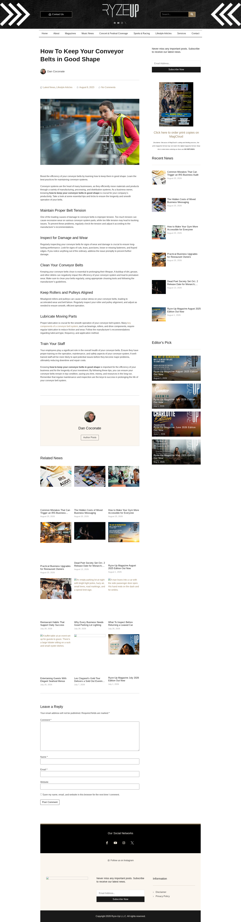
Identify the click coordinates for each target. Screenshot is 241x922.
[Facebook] (115, 23)
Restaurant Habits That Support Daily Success (52, 623)
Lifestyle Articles (164, 33)
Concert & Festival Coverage (113, 33)
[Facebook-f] (107, 843)
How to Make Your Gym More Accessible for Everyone (123, 511)
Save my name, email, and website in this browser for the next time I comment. (81, 795)
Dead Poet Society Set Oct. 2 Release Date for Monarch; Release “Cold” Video (89, 566)
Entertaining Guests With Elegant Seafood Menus (53, 679)
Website (44, 782)
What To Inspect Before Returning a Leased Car (120, 623)
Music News (88, 33)
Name (44, 757)
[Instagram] (122, 23)
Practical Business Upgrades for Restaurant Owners (55, 567)
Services (181, 33)
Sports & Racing (142, 33)
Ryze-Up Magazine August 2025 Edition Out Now (122, 567)
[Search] (191, 14)
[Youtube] (118, 23)
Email (43, 769)
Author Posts (90, 437)
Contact (195, 33)
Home (45, 33)
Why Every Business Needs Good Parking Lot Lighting (88, 623)
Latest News (49, 87)
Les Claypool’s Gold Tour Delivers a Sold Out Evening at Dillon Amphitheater (89, 681)
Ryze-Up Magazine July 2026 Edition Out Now (123, 679)
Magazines (70, 33)
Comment (45, 720)
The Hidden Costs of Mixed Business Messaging (88, 511)
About (56, 33)
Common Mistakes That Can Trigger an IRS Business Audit (55, 513)
